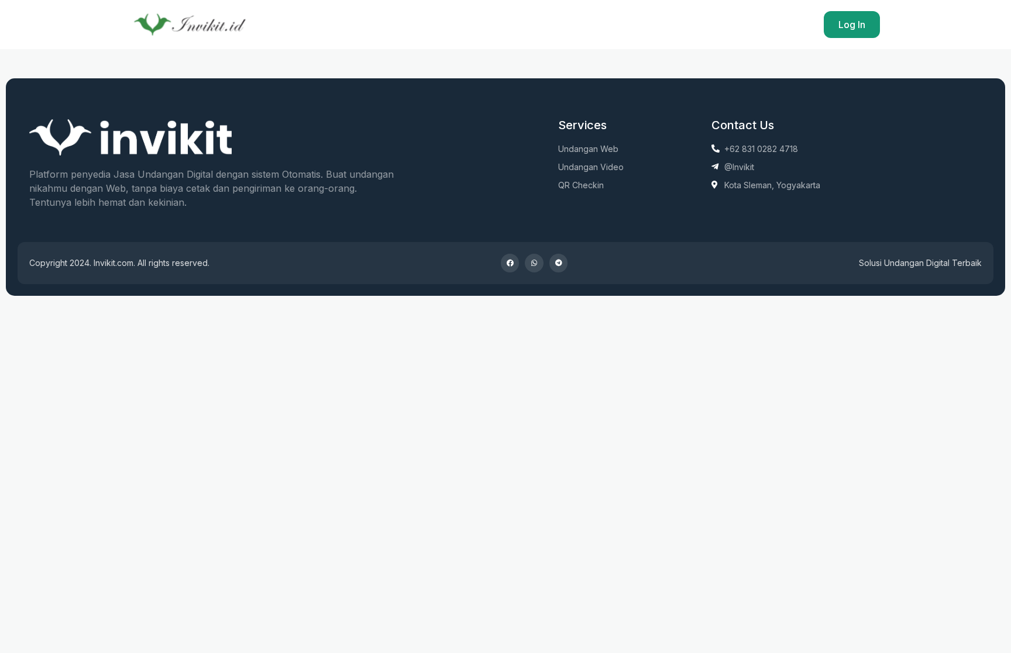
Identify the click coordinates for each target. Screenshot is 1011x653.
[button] (510, 263)
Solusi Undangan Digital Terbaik (920, 263)
